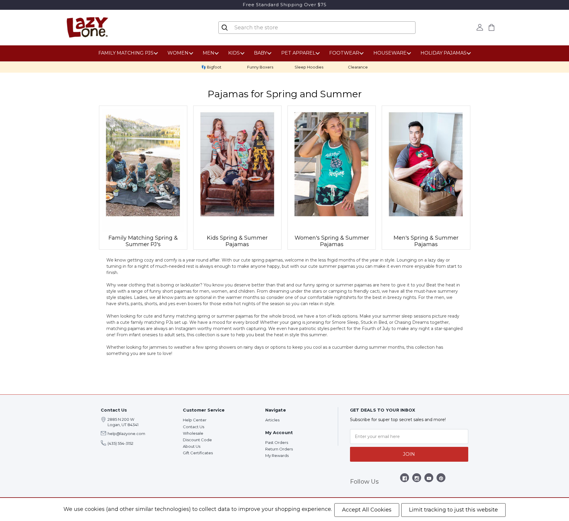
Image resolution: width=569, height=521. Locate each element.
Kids (234, 53)
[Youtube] (429, 479)
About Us (191, 446)
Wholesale (193, 433)
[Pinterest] (441, 479)
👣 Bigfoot (211, 67)
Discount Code (197, 439)
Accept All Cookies (366, 509)
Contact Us (193, 426)
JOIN (409, 454)
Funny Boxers (260, 67)
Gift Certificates (198, 452)
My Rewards (277, 455)
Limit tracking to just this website (453, 509)
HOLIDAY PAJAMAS (443, 53)
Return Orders (279, 449)
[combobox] (269, 28)
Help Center (195, 420)
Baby (260, 53)
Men (208, 53)
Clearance (358, 67)
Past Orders (276, 442)
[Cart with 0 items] (492, 27)
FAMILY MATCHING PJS (126, 53)
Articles (272, 420)
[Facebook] (405, 479)
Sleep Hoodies (309, 67)
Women (177, 53)
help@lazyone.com (126, 433)
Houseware (390, 53)
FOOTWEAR (344, 53)
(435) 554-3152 (120, 443)
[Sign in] (480, 27)
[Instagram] (417, 479)
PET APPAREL (298, 53)
